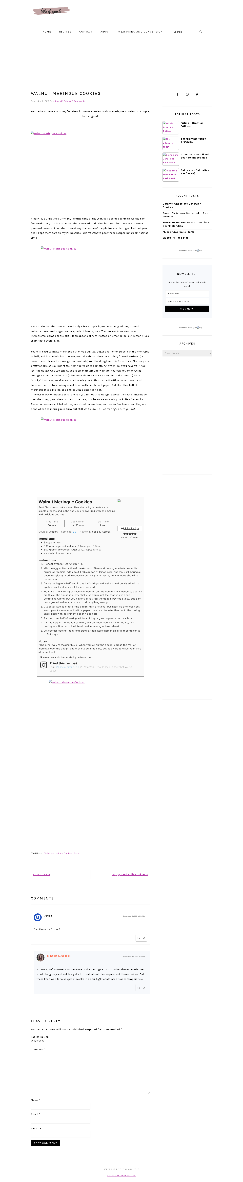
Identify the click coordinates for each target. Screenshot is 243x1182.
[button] (124, 533)
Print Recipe (131, 528)
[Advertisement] (187, 418)
